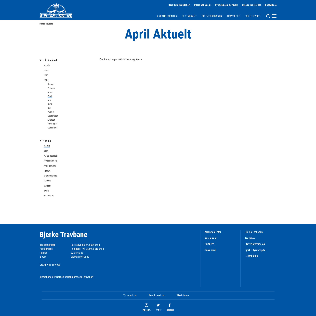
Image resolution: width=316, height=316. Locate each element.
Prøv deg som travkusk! (226, 5)
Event (46, 190)
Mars (50, 92)
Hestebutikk (251, 256)
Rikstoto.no (183, 295)
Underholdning (50, 175)
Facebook (170, 310)
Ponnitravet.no (156, 295)
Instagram (147, 310)
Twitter (158, 310)
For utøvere (252, 16)
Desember (52, 127)
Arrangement (50, 165)
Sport (46, 151)
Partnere (209, 244)
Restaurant (189, 16)
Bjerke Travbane (46, 24)
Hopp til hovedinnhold (11, 2)
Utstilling (48, 185)
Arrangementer (167, 16)
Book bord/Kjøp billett (179, 5)
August (51, 112)
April (50, 96)
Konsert (47, 180)
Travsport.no (129, 295)
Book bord (210, 250)
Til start (47, 170)
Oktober (51, 119)
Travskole (233, 16)
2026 (46, 70)
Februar (51, 88)
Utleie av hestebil (202, 5)
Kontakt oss (270, 5)
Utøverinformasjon (255, 244)
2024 (46, 80)
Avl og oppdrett (50, 155)
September (53, 115)
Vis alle (47, 65)
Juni (50, 104)
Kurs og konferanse (251, 5)
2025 (46, 75)
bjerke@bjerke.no (80, 256)
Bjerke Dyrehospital (255, 250)
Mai (49, 100)
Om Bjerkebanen (212, 16)
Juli (49, 108)
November (52, 123)
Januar (51, 84)
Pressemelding (50, 160)
